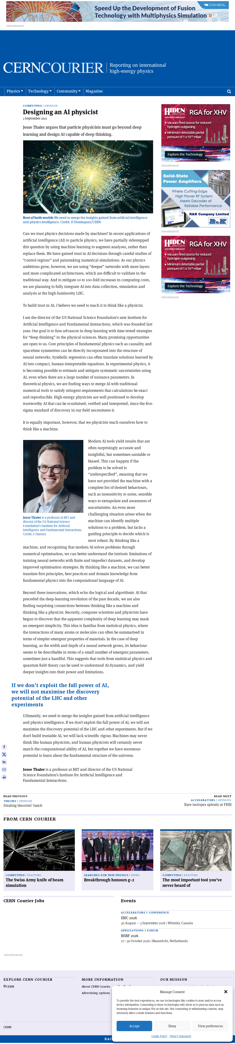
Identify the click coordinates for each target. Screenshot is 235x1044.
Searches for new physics (106, 875)
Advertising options (96, 993)
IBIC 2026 (129, 917)
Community (67, 91)
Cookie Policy (159, 1036)
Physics (13, 91)
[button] (226, 991)
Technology (38, 91)
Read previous (15, 796)
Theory (10, 801)
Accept (134, 1026)
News (135, 875)
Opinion (51, 106)
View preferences (210, 1026)
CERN (7, 1027)
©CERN (8, 986)
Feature (34, 875)
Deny (172, 1026)
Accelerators (203, 800)
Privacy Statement (180, 1036)
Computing (32, 106)
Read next (223, 796)
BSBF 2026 (129, 935)
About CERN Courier (96, 986)
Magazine (94, 91)
